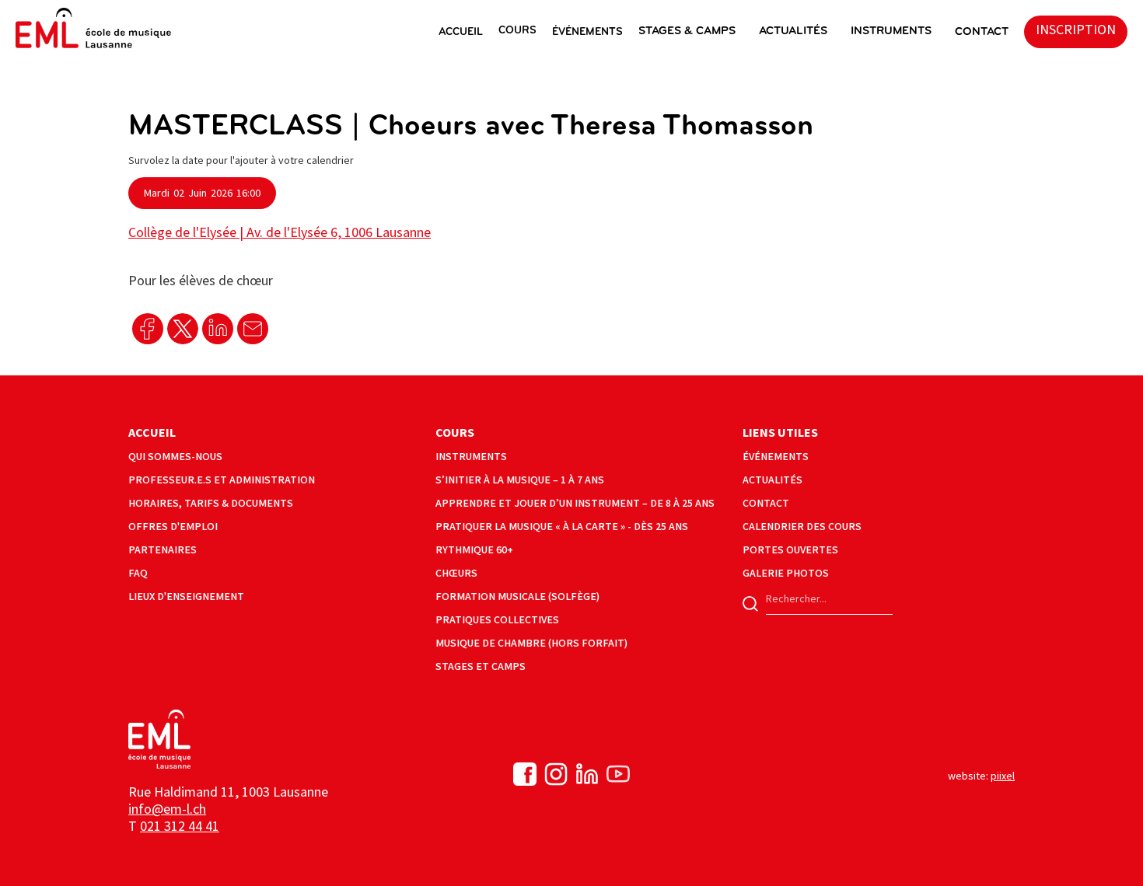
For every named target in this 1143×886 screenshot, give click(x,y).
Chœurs (456, 573)
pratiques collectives (497, 619)
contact (766, 503)
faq (138, 573)
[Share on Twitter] (182, 328)
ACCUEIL (461, 32)
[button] (468, 32)
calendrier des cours (802, 526)
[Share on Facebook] (147, 328)
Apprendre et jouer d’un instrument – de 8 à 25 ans (575, 503)
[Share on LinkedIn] (217, 328)
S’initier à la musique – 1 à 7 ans (519, 480)
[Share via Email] (252, 328)
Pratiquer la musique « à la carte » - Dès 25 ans (561, 526)
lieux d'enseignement (186, 596)
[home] (93, 28)
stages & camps (687, 31)
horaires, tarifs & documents (210, 503)
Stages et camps (480, 666)
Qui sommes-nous (175, 456)
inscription (1076, 30)
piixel (1003, 776)
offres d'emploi (173, 526)
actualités (793, 31)
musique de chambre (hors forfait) (531, 643)
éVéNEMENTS (587, 32)
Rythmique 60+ (474, 549)
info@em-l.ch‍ (167, 809)
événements (776, 456)
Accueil (152, 433)
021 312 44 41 (179, 826)
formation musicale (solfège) (517, 596)
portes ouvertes (790, 549)
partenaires (162, 549)
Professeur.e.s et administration (221, 480)
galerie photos (786, 573)
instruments (891, 31)
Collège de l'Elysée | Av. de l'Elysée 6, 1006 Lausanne (279, 233)
